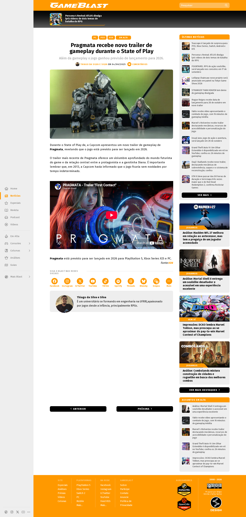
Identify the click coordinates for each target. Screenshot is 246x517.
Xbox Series (82, 489)
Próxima (143, 408)
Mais (169, 286)
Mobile (80, 501)
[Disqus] (111, 358)
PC (95, 37)
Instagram (67, 286)
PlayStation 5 (83, 485)
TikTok (105, 286)
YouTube (93, 286)
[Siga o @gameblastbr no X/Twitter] (17, 512)
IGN (171, 263)
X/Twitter (80, 286)
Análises (62, 489)
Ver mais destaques (203, 389)
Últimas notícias (193, 37)
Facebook (54, 286)
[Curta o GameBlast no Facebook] (6, 512)
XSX (111, 37)
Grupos (156, 286)
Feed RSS (105, 501)
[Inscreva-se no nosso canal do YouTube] (23, 512)
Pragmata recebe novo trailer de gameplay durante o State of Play (111, 48)
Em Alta (123, 37)
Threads (131, 286)
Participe (125, 489)
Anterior (79, 408)
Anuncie (124, 497)
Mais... (79, 505)
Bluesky (143, 286)
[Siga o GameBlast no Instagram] (12, 512)
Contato (124, 493)
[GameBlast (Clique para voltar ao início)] (79, 5)
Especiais (63, 485)
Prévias (62, 493)
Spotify (118, 286)
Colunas (62, 501)
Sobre (123, 485)
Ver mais (204, 195)
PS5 (103, 37)
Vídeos (61, 497)
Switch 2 (80, 493)
